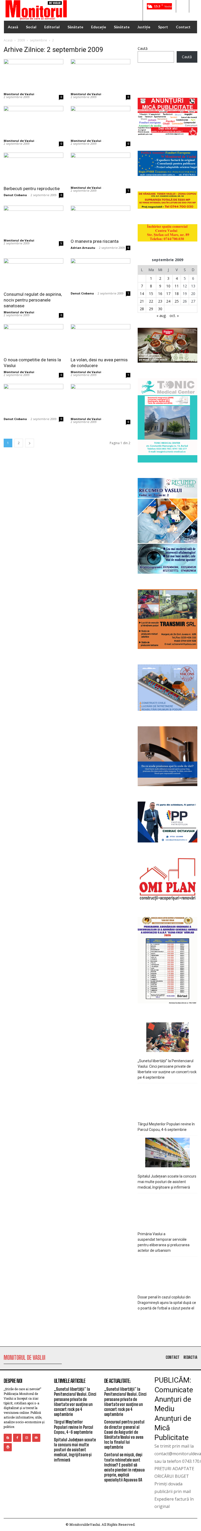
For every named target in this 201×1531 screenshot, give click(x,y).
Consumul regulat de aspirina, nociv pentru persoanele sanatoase (33, 300)
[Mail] (36, 1438)
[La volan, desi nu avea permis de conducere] (100, 339)
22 (151, 301)
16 (160, 293)
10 (168, 285)
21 (142, 301)
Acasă (8, 40)
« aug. (161, 315)
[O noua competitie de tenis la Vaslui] (33, 339)
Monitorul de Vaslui (19, 94)
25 (177, 301)
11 (177, 285)
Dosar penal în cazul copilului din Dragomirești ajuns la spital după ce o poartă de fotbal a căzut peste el (167, 1302)
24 (168, 301)
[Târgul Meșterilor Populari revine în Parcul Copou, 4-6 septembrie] (167, 1101)
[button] (182, 6)
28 (142, 308)
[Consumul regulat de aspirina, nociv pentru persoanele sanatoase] (33, 273)
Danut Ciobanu (15, 195)
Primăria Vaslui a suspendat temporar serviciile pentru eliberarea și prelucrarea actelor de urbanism (163, 1242)
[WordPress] (8, 1447)
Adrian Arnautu (83, 248)
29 (151, 308)
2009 (21, 40)
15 (151, 293)
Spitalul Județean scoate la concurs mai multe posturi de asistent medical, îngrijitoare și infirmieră (167, 1181)
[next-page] (29, 443)
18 (177, 293)
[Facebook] (17, 1438)
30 (160, 308)
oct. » (174, 315)
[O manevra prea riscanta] (100, 220)
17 (168, 293)
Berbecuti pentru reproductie (32, 188)
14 (142, 293)
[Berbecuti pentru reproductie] (33, 167)
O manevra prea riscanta (95, 241)
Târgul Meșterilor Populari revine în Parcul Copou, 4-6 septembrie (166, 1127)
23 (160, 301)
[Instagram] (27, 1438)
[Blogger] (8, 1438)
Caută (143, 48)
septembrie (38, 40)
